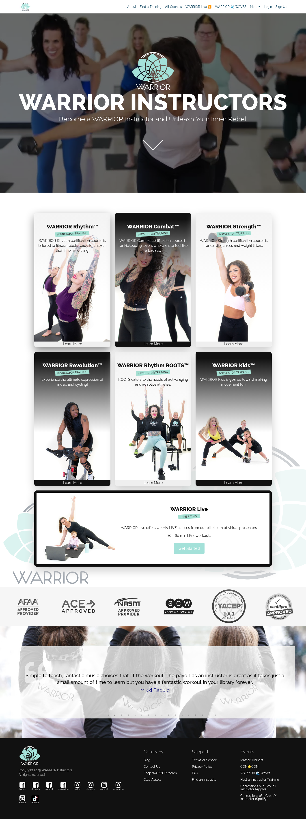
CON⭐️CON (249, 766)
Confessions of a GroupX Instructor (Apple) (258, 787)
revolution (63, 789)
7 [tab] (148, 715)
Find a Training (151, 7)
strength (35, 789)
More (253, 7)
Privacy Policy (202, 766)
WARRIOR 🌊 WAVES (230, 7)
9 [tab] (162, 715)
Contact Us (152, 766)
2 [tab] (115, 715)
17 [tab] (215, 715)
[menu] (205, 6)
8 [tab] (155, 715)
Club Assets (152, 779)
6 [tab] (142, 715)
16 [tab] (209, 715)
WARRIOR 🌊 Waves (255, 773)
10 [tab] (168, 715)
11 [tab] (175, 715)
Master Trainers (251, 760)
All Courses (173, 7)
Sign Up (281, 7)
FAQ (195, 773)
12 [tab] (182, 715)
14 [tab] (195, 715)
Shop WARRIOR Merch (160, 773)
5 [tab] (135, 715)
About (131, 7)
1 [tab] (108, 715)
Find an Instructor (205, 779)
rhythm (22, 789)
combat (49, 789)
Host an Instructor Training (259, 779)
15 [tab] (202, 715)
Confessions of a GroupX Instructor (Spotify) (258, 797)
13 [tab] (189, 715)
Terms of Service (204, 760)
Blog (147, 760)
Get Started (189, 548)
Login (268, 7)
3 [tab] (121, 715)
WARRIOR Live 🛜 (198, 7)
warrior (22, 802)
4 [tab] (128, 715)
